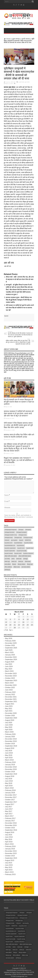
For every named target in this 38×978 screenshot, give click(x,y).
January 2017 (10, 821)
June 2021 (9, 706)
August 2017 (9, 804)
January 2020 (10, 736)
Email (6, 501)
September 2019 (11, 746)
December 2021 (11, 697)
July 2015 (8, 863)
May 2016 (8, 839)
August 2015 (9, 860)
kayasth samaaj (8, 553)
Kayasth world (17, 553)
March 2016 (9, 844)
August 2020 (9, 720)
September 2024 (11, 659)
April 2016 (8, 842)
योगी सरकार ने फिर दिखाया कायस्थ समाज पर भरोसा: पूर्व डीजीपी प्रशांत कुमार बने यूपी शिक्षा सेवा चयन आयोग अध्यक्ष (18, 425)
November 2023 (11, 676)
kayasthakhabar (18, 542)
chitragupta (28, 529)
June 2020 (9, 725)
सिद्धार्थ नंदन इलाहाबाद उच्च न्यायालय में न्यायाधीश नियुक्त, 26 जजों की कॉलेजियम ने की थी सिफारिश (19, 460)
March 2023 (9, 683)
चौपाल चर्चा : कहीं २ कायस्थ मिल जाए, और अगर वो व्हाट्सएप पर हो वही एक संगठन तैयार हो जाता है (20, 279)
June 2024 (9, 666)
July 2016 (8, 835)
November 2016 (11, 825)
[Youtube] (24, 5)
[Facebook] (19, 5)
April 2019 (8, 757)
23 (23, 625)
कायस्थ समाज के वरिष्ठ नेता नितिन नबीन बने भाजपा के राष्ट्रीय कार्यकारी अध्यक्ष (19, 436)
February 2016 (10, 846)
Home (8, 39)
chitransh (7, 540)
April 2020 (8, 729)
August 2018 (9, 776)
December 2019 (11, 739)
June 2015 (9, 865)
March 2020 (9, 732)
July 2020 (8, 722)
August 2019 (9, 748)
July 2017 (8, 807)
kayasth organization (10, 550)
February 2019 (10, 762)
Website (7, 507)
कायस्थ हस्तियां (7, 564)
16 (23, 622)
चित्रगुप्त (14, 564)
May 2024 (8, 669)
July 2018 (8, 778)
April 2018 (8, 786)
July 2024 (8, 664)
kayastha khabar (28, 542)
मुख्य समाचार (16, 39)
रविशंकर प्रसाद (17, 567)
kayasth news (29, 548)
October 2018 (10, 771)
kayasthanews (20, 545)
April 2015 (8, 870)
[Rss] (14, 5)
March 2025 (9, 652)
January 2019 (10, 764)
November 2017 (11, 797)
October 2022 (10, 687)
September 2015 (11, 858)
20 (10, 625)
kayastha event (8, 542)
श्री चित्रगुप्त (7, 569)
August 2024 (9, 662)
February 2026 (10, 641)
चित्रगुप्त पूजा (30, 564)
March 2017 (9, 816)
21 (15, 625)
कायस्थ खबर (13, 82)
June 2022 (9, 690)
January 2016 (10, 849)
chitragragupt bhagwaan (11, 529)
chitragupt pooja (8, 537)
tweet (6, 316)
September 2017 (11, 802)
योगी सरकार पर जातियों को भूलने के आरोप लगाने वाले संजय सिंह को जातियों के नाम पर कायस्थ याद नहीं (20, 307)
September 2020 (11, 718)
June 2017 (9, 809)
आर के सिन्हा (7, 558)
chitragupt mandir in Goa (11, 534)
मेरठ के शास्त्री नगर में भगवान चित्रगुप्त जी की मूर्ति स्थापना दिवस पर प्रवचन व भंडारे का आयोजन (19, 402)
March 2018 (9, 788)
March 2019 (9, 760)
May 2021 (8, 708)
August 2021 (9, 704)
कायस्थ (13, 558)
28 (15, 628)
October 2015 (10, 856)
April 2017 (8, 814)
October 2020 (10, 715)
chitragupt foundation (21, 532)
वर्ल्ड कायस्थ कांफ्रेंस (26, 567)
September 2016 (11, 830)
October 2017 (10, 800)
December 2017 (11, 795)
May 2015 (8, 867)
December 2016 (11, 823)
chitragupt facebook (9, 532)
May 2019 (8, 755)
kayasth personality (21, 550)
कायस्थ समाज (27, 561)
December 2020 (11, 713)
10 (28, 619)
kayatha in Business (28, 553)
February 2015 (10, 874)
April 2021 (8, 711)
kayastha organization (10, 548)
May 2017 (8, 811)
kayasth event (20, 548)
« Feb (6, 630)
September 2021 (11, 701)
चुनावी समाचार (26, 39)
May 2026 (8, 638)
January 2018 (10, 793)
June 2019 (9, 753)
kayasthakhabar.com (10, 545)
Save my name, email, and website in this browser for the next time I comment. (18, 516)
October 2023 (10, 678)
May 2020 (8, 727)
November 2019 (11, 741)
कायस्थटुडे (25, 558)
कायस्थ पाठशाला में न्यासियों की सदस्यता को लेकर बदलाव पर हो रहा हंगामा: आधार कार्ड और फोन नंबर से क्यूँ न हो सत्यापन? (19, 413)
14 (15, 622)
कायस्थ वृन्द (20, 561)
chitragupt (20, 529)
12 (6, 622)
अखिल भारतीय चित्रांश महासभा (25, 556)
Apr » (11, 630)
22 (19, 625)
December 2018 (11, 767)
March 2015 (9, 872)
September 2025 (11, 648)
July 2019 (8, 750)
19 (6, 625)
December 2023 (11, 673)
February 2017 (10, 818)
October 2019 (10, 743)
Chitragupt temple (28, 537)
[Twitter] (21, 5)
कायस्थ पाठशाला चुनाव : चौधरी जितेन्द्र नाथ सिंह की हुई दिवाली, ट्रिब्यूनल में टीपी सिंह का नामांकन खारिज (19, 300)
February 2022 (10, 692)
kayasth (21, 540)
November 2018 (11, 769)
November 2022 (11, 685)
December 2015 (11, 851)
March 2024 (9, 671)
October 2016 (10, 828)
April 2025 (8, 650)
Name (6, 495)
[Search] (32, 1)
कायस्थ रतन (14, 561)
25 (32, 625)
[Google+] (16, 5)
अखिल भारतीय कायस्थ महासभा (11, 556)
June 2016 (9, 837)
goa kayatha (14, 540)
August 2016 (9, 832)
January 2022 (10, 694)
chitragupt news (22, 534)
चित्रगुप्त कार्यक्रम (21, 564)
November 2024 (11, 657)
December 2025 (11, 643)
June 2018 (9, 781)
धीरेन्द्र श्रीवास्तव (8, 567)
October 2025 (10, 645)
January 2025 (10, 655)
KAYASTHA (28, 540)
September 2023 (11, 680)
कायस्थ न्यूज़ (7, 561)
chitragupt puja (18, 537)
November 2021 (11, 699)
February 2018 (10, 790)
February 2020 (10, 734)
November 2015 (11, 853)
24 (28, 625)
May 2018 (8, 783)
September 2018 (11, 774)
